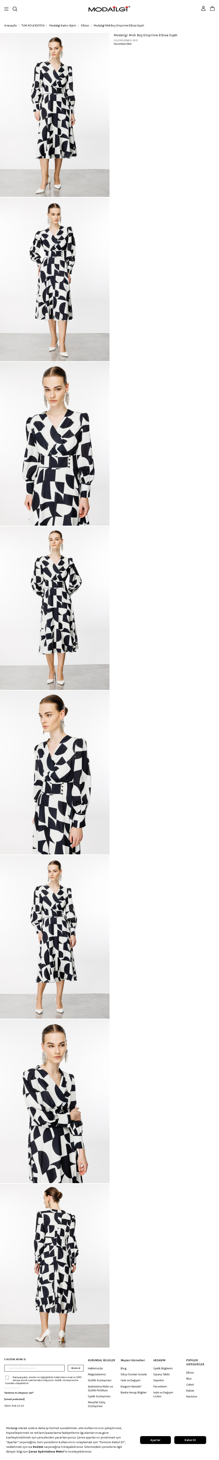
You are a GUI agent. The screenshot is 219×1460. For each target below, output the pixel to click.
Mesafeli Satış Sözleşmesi (96, 1404)
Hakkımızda (95, 1368)
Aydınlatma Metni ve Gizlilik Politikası (100, 1388)
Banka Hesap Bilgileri (133, 1392)
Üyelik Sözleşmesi (99, 1396)
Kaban (190, 1390)
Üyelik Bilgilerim (163, 1368)
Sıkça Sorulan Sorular (134, 1374)
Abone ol (75, 1368)
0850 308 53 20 (14, 1405)
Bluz (189, 1378)
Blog (123, 1368)
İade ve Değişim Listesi (163, 1394)
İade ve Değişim (131, 1380)
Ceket (190, 1384)
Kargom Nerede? (131, 1386)
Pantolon (191, 1396)
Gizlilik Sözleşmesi (99, 1380)
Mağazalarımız (97, 1374)
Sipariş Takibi (161, 1374)
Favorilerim (160, 1386)
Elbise (190, 1372)
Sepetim (158, 1380)
